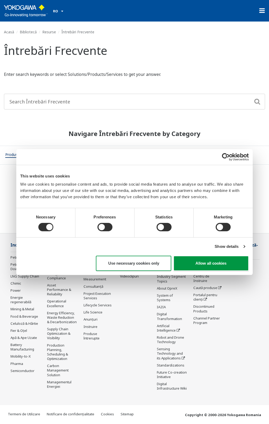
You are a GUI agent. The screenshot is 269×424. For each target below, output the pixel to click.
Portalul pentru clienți (205, 297)
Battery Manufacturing (22, 347)
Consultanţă (93, 286)
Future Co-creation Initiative (172, 374)
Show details (227, 246)
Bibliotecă (28, 31)
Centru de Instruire (201, 278)
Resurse (49, 31)
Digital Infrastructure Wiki (172, 386)
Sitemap (127, 414)
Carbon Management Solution (58, 370)
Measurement (95, 279)
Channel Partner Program (206, 320)
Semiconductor (22, 370)
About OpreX (167, 288)
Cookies (107, 414)
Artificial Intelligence (166, 328)
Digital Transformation (169, 316)
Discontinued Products (203, 308)
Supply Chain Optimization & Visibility (58, 333)
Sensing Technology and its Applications (170, 353)
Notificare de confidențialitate (70, 414)
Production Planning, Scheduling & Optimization (57, 352)
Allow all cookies (210, 263)
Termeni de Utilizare (24, 414)
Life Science (93, 312)
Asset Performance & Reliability (59, 289)
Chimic (16, 283)
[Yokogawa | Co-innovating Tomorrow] (26, 10)
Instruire (90, 326)
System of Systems (165, 297)
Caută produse (205, 287)
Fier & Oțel (19, 330)
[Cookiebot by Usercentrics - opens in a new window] (226, 157)
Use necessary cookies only (133, 263)
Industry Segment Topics (171, 278)
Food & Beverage (24, 316)
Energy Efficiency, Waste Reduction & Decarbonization (62, 317)
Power (16, 290)
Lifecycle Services (98, 305)
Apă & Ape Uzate (24, 337)
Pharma (17, 363)
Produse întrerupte (92, 336)
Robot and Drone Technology (170, 339)
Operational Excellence (56, 303)
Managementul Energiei (59, 384)
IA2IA (161, 307)
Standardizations (170, 365)
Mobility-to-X (21, 356)
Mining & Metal (22, 309)
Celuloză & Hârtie (24, 323)
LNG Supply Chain (25, 276)
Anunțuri (90, 319)
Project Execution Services (97, 295)
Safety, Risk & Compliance (58, 275)
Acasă (9, 31)
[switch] (104, 227)
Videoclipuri (129, 276)
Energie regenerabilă (21, 299)
